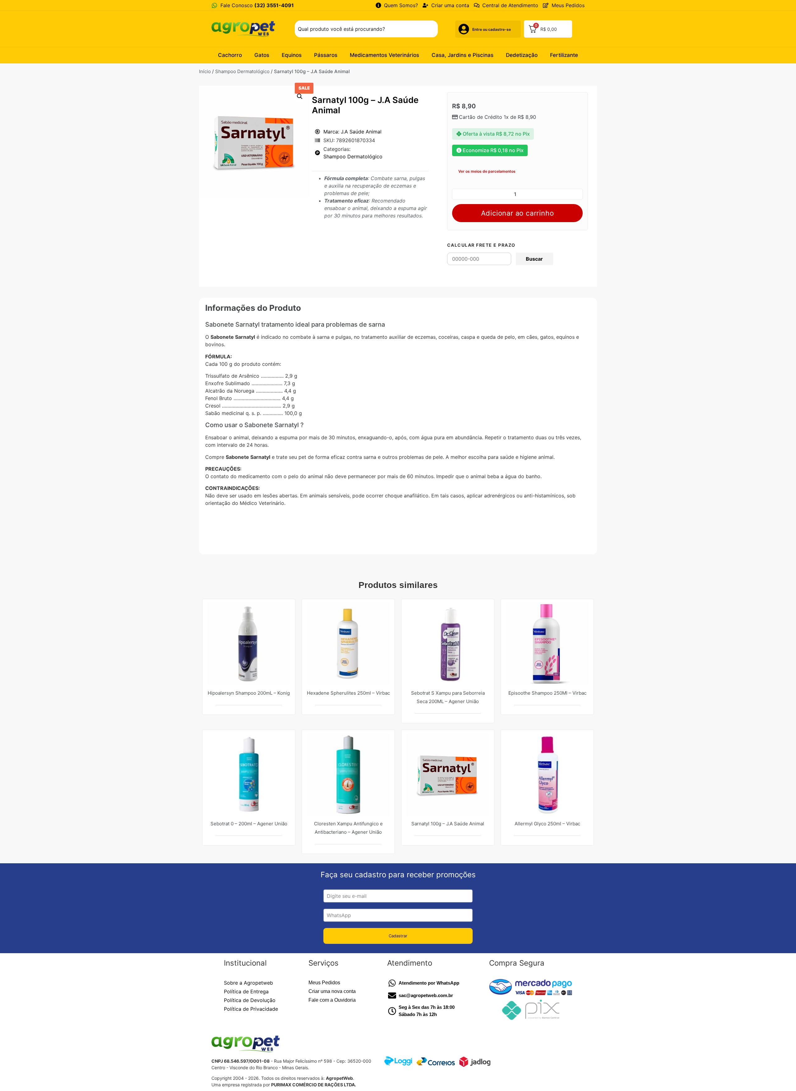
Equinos (292, 55)
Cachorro (230, 55)
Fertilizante (564, 55)
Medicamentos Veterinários (384, 55)
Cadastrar (398, 935)
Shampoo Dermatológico (242, 71)
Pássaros (325, 55)
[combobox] (366, 29)
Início (205, 71)
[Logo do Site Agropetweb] (245, 28)
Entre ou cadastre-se (491, 29)
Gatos (261, 55)
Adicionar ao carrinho (517, 213)
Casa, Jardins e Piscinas (462, 55)
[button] (299, 96)
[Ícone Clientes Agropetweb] (463, 29)
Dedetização (522, 55)
